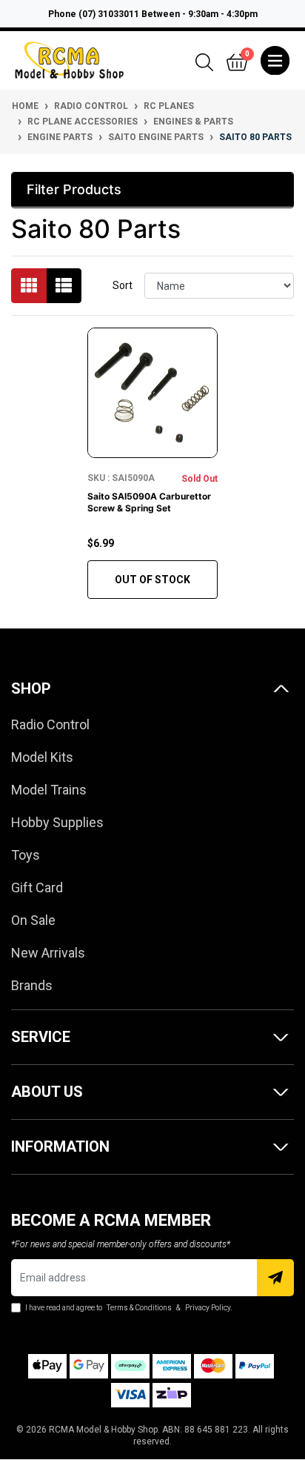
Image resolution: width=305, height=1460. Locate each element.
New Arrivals (48, 952)
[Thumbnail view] (29, 285)
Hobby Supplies (57, 822)
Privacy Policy (207, 1308)
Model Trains (49, 789)
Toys (25, 855)
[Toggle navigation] (275, 60)
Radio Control (50, 724)
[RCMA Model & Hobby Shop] (69, 59)
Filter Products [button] (74, 189)
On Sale (33, 920)
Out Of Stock (152, 579)
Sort (123, 285)
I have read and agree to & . (128, 1308)
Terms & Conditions (139, 1308)
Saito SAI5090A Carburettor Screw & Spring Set (149, 502)
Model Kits (42, 757)
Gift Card (37, 887)
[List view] (63, 285)
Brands (32, 985)
